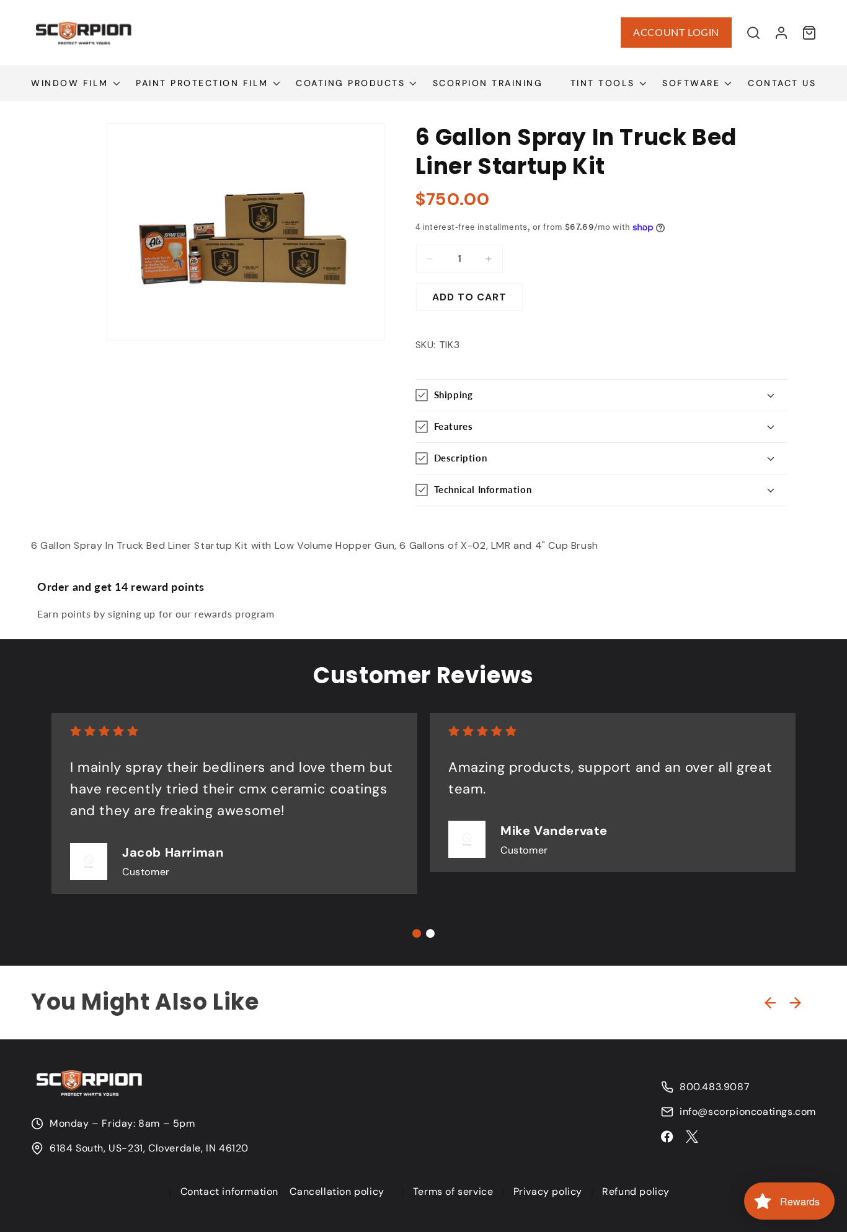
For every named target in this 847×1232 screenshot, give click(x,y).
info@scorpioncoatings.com (748, 1112)
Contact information (229, 1191)
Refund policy (636, 1191)
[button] (753, 33)
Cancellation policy (337, 1191)
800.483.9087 (715, 1087)
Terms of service (453, 1191)
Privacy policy (547, 1191)
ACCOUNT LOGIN (676, 32)
